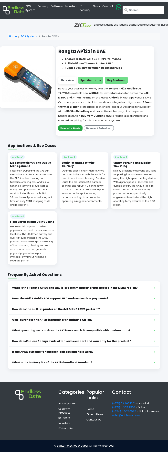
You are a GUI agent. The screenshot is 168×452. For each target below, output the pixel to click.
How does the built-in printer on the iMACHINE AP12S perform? (56, 309)
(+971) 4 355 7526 (124, 407)
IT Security (85, 8)
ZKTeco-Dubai (78, 446)
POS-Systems (67, 403)
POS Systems (29, 36)
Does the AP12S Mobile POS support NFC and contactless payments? (60, 298)
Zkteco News (94, 414)
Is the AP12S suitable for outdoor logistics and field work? (53, 352)
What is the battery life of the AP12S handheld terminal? (52, 362)
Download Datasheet (99, 128)
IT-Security (65, 428)
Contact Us (93, 419)
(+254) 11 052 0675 (124, 411)
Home (13, 36)
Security (43, 6)
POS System (30, 8)
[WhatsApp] (119, 7)
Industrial (71, 6)
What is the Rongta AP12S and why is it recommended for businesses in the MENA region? (75, 288)
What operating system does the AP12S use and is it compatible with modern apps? (71, 330)
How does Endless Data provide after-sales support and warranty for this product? (71, 341)
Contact (107, 6)
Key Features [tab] (116, 80)
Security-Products (64, 411)
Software (57, 6)
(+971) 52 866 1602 (124, 403)
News (96, 6)
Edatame (63, 446)
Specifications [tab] (90, 80)
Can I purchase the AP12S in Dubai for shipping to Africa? (52, 320)
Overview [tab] (67, 80)
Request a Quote (70, 128)
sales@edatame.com (126, 415)
